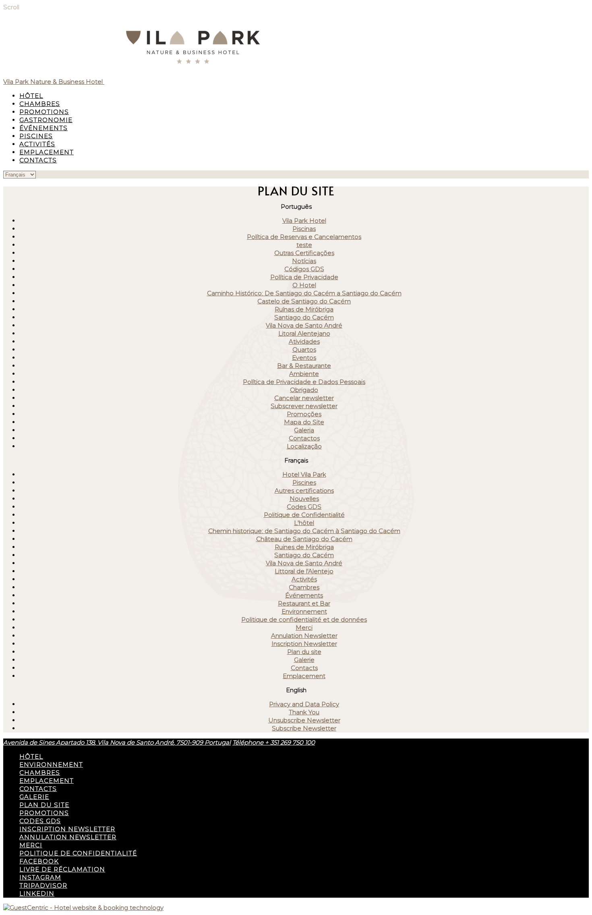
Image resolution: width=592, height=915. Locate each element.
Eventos (304, 357)
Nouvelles (304, 498)
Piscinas (304, 228)
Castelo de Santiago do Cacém (304, 301)
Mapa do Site (304, 422)
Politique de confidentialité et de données (304, 619)
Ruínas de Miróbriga (304, 309)
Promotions (44, 112)
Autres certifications (304, 490)
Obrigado (304, 390)
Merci (304, 627)
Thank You (304, 712)
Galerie (304, 660)
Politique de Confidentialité (304, 515)
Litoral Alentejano (304, 333)
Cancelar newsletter (304, 398)
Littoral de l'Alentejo (304, 571)
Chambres (39, 104)
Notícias (304, 261)
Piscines (36, 136)
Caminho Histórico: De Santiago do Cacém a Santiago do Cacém (304, 293)
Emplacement (46, 152)
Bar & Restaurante (304, 365)
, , (117, 742)
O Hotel (304, 285)
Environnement (304, 611)
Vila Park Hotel (304, 220)
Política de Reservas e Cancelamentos (304, 237)
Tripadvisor (43, 885)
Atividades (304, 341)
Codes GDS (304, 506)
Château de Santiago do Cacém (304, 539)
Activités (37, 144)
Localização (304, 446)
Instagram (40, 877)
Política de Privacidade (304, 277)
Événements (43, 128)
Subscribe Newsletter (304, 728)
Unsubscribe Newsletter (304, 720)
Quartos (304, 349)
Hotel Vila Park (304, 474)
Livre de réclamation (62, 869)
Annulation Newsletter (304, 635)
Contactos (304, 438)
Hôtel (31, 96)
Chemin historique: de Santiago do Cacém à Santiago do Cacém (304, 531)
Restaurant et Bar (304, 603)
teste (304, 245)
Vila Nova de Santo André (304, 325)
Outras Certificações (304, 253)
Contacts (38, 160)
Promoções (304, 414)
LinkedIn (36, 893)
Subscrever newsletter (304, 406)
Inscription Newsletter (304, 643)
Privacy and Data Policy (304, 704)
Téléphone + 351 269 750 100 (273, 742)
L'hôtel (304, 523)
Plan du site (304, 652)
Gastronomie (45, 120)
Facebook (39, 861)
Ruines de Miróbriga (304, 547)
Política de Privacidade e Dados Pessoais (304, 382)
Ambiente (304, 374)
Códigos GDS (304, 269)
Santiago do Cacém (304, 317)
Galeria (304, 430)
